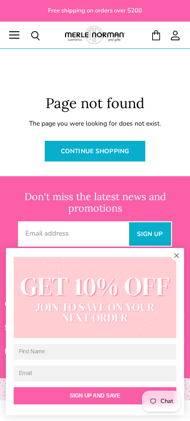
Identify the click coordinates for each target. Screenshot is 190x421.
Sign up (150, 234)
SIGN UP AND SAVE (95, 396)
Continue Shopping (95, 151)
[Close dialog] (176, 255)
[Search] (28, 35)
